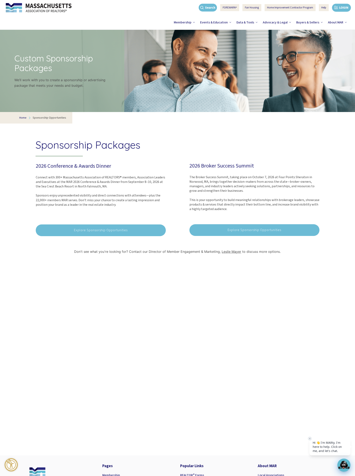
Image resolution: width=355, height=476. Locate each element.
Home (23, 118)
